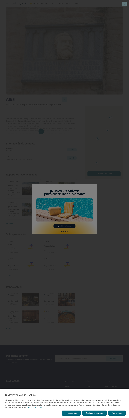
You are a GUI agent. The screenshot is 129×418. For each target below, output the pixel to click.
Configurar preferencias (94, 413)
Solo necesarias (71, 413)
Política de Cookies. (35, 407)
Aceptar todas (117, 413)
